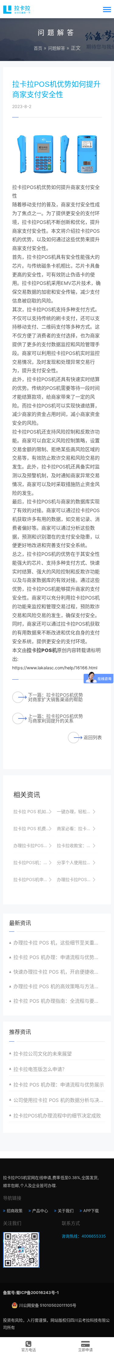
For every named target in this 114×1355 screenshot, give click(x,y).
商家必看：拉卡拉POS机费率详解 (77, 828)
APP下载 (91, 1210)
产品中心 (40, 1210)
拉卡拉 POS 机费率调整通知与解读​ (33, 828)
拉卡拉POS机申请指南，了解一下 (33, 879)
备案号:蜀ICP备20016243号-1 (31, 1292)
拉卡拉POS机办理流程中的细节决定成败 (57, 1116)
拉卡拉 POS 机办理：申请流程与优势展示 (58, 1085)
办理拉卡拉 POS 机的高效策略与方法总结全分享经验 (59, 986)
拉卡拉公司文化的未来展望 (42, 1054)
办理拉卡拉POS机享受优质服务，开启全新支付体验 (77, 879)
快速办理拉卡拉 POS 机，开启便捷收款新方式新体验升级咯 (59, 972)
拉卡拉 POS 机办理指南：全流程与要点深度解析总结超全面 (59, 1001)
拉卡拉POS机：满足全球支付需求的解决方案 (33, 862)
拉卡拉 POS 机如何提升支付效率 (33, 811)
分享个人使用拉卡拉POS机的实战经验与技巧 (77, 862)
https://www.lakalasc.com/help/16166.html (54, 667)
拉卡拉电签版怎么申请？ (40, 1069)
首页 (38, 48)
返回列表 (93, 737)
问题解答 (56, 48)
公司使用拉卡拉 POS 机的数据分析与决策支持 (59, 1100)
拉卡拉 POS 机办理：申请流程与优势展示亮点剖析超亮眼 (59, 957)
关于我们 (66, 1210)
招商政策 (14, 1210)
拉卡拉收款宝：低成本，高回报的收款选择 (77, 845)
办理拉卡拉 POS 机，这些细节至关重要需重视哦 (59, 943)
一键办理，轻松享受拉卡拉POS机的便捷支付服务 (77, 811)
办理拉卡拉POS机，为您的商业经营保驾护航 (33, 845)
